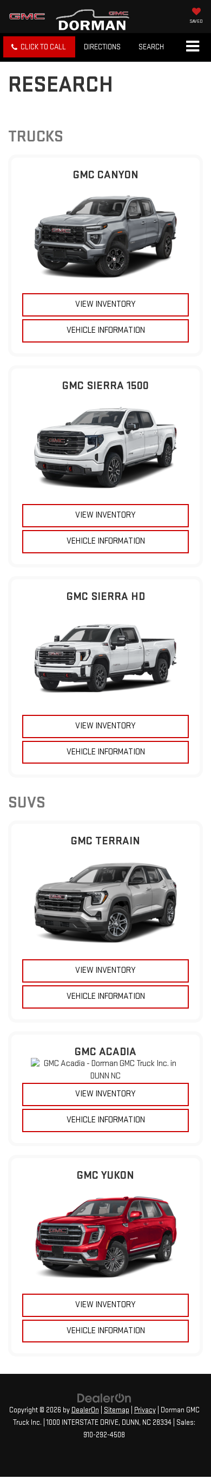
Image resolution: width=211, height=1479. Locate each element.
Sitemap (116, 1410)
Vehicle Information (106, 330)
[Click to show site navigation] (192, 47)
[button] (39, 46)
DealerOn (85, 1410)
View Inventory (105, 304)
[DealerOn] (104, 1397)
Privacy (145, 1410)
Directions (102, 46)
